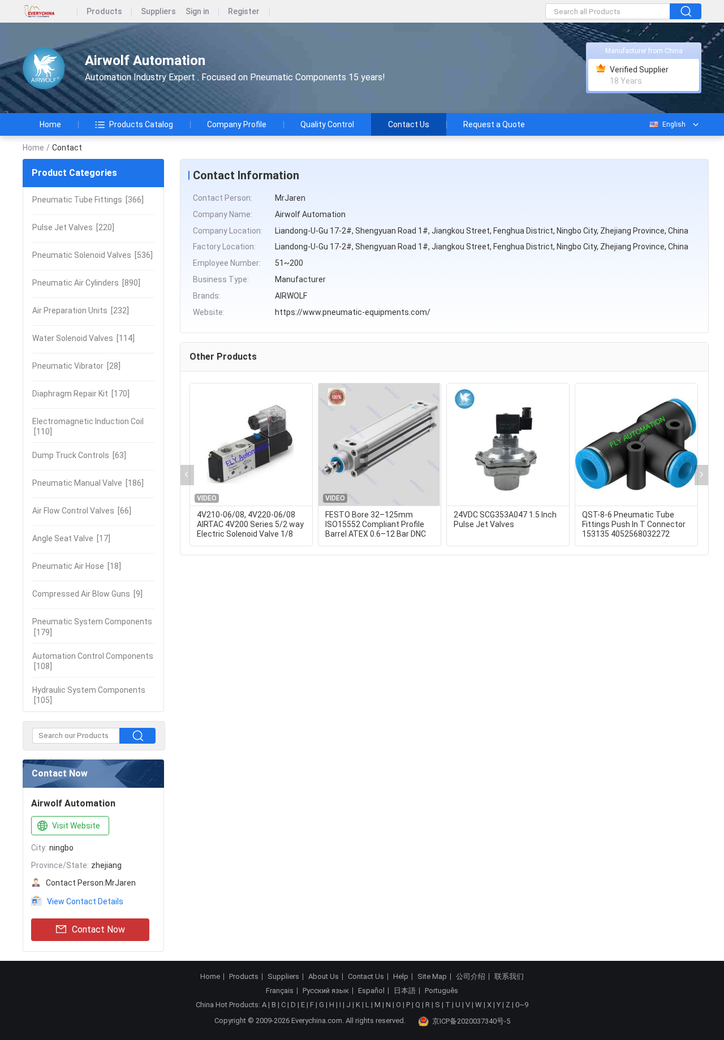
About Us (323, 976)
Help (400, 976)
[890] (86, 282)
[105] (88, 695)
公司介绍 (470, 976)
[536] (92, 255)
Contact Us (408, 124)
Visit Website (76, 825)
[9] (87, 593)
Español (371, 990)
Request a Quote (494, 124)
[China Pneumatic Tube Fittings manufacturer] (44, 68)
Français (280, 990)
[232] (80, 310)
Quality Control (327, 124)
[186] (88, 482)
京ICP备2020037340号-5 (471, 1021)
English (674, 124)
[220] (73, 227)
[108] (92, 661)
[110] (88, 426)
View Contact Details (85, 901)
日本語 (405, 990)
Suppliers (158, 11)
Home (50, 124)
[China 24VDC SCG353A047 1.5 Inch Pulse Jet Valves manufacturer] (508, 444)
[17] (71, 538)
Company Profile (236, 124)
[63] (79, 455)
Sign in (197, 11)
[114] (83, 338)
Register (244, 11)
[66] (81, 510)
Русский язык (326, 990)
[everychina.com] (50, 11)
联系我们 (509, 976)
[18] (76, 566)
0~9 (521, 1004)
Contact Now (98, 929)
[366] (88, 199)
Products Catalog (141, 124)
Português (441, 990)
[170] (81, 393)
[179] (92, 626)
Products (104, 11)
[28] (76, 365)
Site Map (432, 976)
